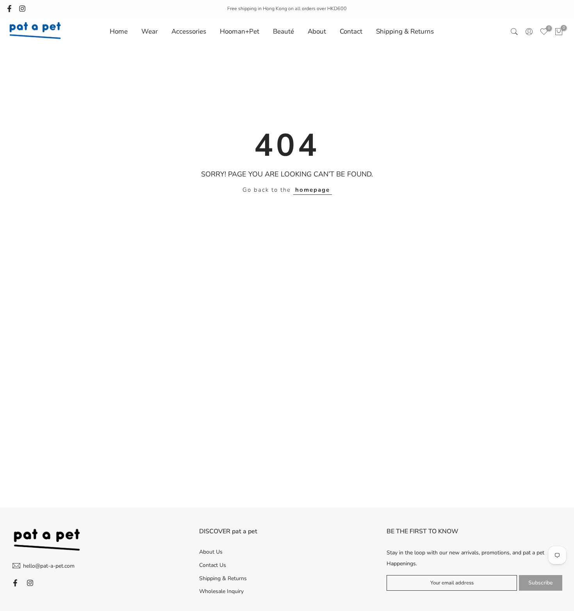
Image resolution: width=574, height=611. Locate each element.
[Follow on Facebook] (9, 8)
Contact (351, 31)
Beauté (283, 31)
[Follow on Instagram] (22, 8)
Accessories (188, 31)
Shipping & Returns (405, 31)
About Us (211, 552)
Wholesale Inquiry (221, 591)
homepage (312, 190)
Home (119, 31)
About (317, 31)
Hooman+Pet (239, 31)
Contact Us (212, 564)
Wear (149, 31)
